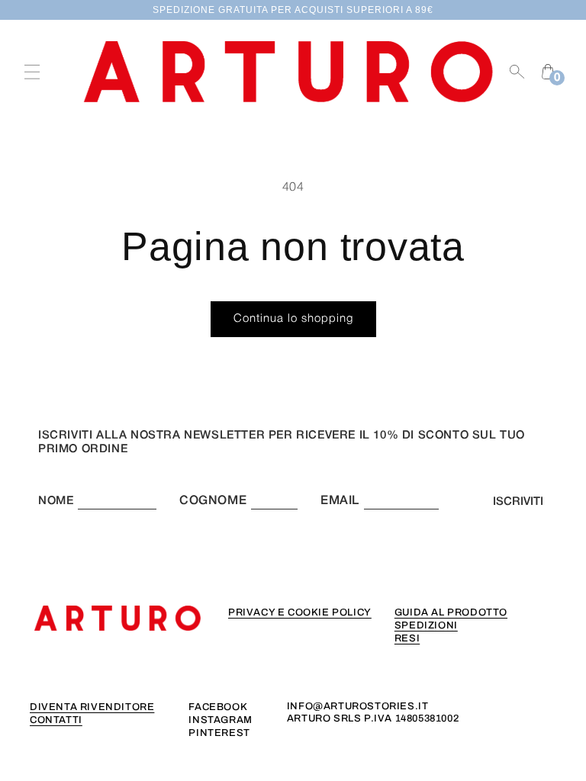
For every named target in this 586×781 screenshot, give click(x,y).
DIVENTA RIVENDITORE (92, 707)
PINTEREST (219, 733)
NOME (55, 501)
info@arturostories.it (358, 706)
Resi (407, 638)
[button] (32, 71)
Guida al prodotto (450, 612)
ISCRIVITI (518, 502)
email (339, 501)
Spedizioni (426, 625)
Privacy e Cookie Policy (300, 612)
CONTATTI (56, 720)
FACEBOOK (217, 707)
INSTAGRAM (220, 720)
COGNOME (212, 501)
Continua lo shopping (293, 318)
